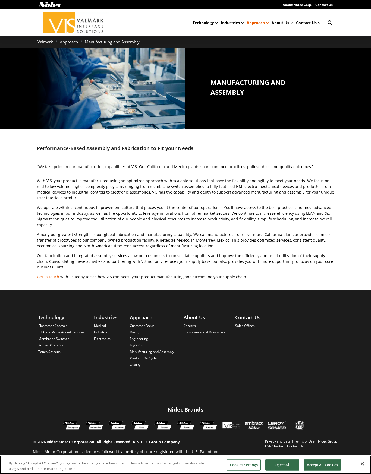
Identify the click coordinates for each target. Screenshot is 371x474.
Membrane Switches (53, 338)
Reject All (282, 464)
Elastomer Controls (52, 325)
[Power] (185, 426)
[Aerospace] (71, 426)
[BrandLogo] (73, 22)
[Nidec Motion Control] (94, 426)
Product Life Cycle (143, 358)
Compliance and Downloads (205, 332)
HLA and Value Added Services (61, 332)
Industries (230, 22)
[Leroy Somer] (277, 426)
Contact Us (324, 4)
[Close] (362, 464)
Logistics (136, 345)
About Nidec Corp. (297, 4)
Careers (190, 325)
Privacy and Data (278, 441)
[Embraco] (254, 426)
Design (135, 332)
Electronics (102, 338)
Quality (135, 364)
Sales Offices (245, 325)
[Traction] (208, 426)
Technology (203, 22)
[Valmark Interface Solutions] (231, 426)
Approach (256, 22)
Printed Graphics (51, 345)
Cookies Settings (244, 464)
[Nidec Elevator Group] (163, 426)
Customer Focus (142, 325)
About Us (280, 22)
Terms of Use (304, 441)
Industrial (101, 332)
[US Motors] (299, 426)
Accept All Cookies (322, 464)
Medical (100, 325)
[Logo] (51, 4)
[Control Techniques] (140, 426)
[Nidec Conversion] (117, 426)
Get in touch (48, 276)
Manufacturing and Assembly (112, 42)
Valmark (45, 42)
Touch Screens (49, 351)
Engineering (139, 338)
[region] (185, 464)
